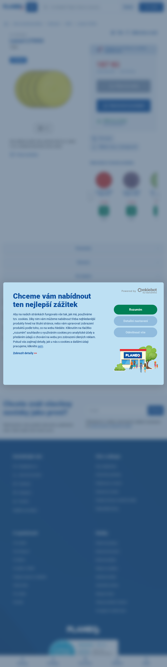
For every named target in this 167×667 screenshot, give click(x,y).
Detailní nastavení (135, 321)
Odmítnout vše (135, 332)
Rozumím (135, 309)
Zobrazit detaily (25, 353)
